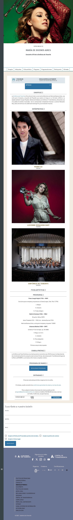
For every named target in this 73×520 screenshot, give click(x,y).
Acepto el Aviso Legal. (14, 439)
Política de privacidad (23, 478)
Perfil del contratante (23, 502)
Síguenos (19, 495)
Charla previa (57, 69)
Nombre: (7, 410)
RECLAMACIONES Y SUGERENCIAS (25, 493)
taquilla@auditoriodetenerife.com (25, 392)
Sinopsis (10, 69)
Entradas (66, 69)
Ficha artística (27, 69)
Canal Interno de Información (26, 506)
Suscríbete (19, 487)
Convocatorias (21, 480)
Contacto (19, 482)
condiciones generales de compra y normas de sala (47, 385)
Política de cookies (22, 489)
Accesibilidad (20, 508)
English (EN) (20, 510)
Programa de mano (46, 69)
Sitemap (18, 504)
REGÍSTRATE (10, 443)
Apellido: (7, 419)
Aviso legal (19, 491)
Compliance (20, 499)
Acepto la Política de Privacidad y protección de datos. (23, 436)
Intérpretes (18, 69)
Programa (36, 69)
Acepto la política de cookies (51, 436)
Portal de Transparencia (24, 497)
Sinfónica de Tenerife (19, 96)
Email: (6, 427)
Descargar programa (38, 368)
